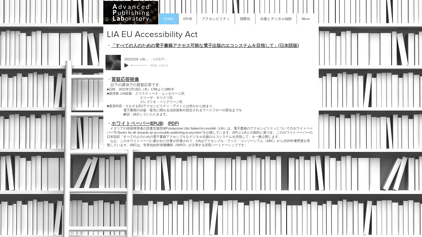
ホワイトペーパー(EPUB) (137, 123)
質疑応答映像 (125, 79)
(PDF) (173, 123)
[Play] (126, 65)
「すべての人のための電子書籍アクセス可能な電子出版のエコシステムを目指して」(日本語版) (205, 45)
